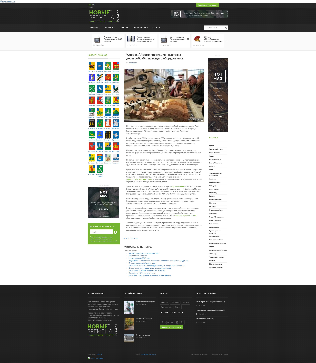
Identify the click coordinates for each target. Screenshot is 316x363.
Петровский (99, 105)
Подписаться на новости (207, 5)
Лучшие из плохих (143, 335)
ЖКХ (211, 170)
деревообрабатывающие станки (139, 179)
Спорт (211, 247)
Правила (205, 354)
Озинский (115, 105)
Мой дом (212, 203)
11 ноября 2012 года (144, 318)
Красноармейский (107, 128)
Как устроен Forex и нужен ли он (142, 273)
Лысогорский (115, 117)
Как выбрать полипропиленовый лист (144, 253)
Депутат (212, 166)
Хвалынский (99, 71)
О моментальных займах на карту (142, 263)
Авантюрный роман (216, 149)
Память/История (215, 220)
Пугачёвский (115, 94)
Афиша (211, 156)
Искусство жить (214, 182)
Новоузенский (91, 117)
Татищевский (91, 82)
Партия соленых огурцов (145, 302)
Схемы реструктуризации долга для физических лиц (150, 268)
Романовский (99, 94)
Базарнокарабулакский (107, 163)
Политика (95, 28)
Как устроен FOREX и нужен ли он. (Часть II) (147, 270)
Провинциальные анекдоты (215, 232)
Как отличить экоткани (138, 255)
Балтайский (115, 151)
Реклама (215, 354)
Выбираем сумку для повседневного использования (150, 275)
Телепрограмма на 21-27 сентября (113, 40)
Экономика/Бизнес (216, 267)
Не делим (212, 206)
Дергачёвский (91, 151)
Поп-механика (214, 224)
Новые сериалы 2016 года (139, 258)
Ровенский (107, 94)
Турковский (115, 71)
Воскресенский (99, 151)
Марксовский (107, 117)
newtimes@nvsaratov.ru (148, 354)
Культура (125, 28)
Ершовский (99, 140)
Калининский (115, 128)
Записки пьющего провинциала (215, 174)
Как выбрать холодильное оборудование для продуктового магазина (157, 265)
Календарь (213, 186)
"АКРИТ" (99, 354)
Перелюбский (107, 105)
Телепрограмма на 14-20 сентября (179, 40)
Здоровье (212, 179)
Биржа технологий (178, 186)
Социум (156, 28)
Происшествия (141, 28)
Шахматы (212, 260)
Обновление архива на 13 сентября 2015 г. (145, 40)
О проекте (195, 354)
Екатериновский (107, 140)
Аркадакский (91, 174)
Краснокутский (99, 128)
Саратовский (107, 82)
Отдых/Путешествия (216, 217)
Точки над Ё (213, 254)
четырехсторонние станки (185, 216)
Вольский (107, 151)
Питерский (91, 105)
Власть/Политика (215, 163)
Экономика (110, 28)
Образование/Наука (216, 210)
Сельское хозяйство (216, 240)
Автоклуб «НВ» (214, 152)
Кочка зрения (213, 189)
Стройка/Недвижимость (218, 250)
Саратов (91, 5)
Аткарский (115, 163)
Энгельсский (91, 71)
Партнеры (224, 354)
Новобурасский (99, 117)
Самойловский (115, 82)
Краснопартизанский (91, 128)
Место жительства (215, 200)
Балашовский (91, 163)
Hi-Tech (211, 145)
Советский (99, 82)
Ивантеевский (91, 140)
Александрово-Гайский (99, 175)
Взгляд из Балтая (215, 159)
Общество (213, 213)
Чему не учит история (216, 257)
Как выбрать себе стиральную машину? (211, 302)
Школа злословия (215, 264)
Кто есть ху (213, 193)
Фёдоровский (107, 71)
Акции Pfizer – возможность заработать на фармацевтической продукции (158, 260)
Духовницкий (115, 140)
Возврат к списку (131, 238)
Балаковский (99, 163)
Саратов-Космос (215, 236)
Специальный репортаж (217, 243)
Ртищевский (91, 94)
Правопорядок (214, 227)
